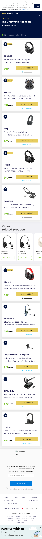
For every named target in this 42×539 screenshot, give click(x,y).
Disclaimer (34, 497)
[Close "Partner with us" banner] (40, 527)
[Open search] (39, 15)
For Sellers (33, 500)
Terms (24, 497)
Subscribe (21, 483)
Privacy (15, 497)
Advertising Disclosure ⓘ (11, 508)
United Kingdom (29, 508)
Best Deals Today (10, 503)
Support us (8, 500)
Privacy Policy (25, 9)
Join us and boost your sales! (12, 535)
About (6, 497)
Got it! (37, 6)
